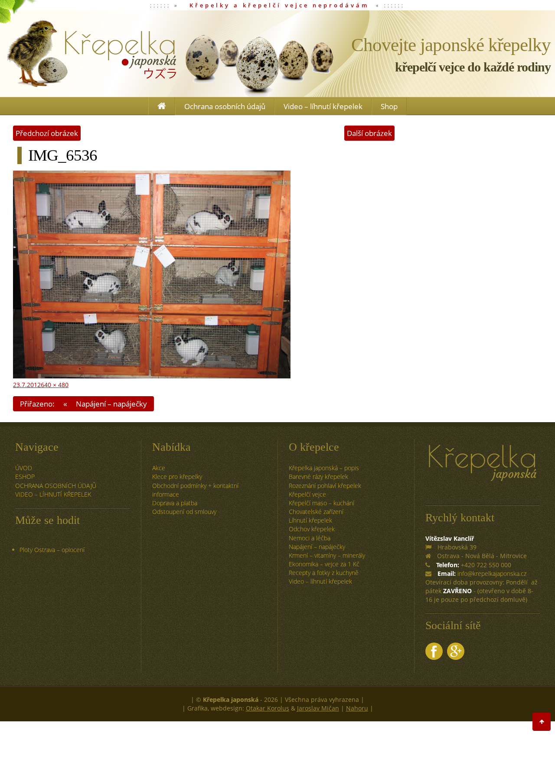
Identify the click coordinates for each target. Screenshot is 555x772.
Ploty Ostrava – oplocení (52, 550)
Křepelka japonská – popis (324, 468)
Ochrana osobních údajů (224, 106)
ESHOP (25, 476)
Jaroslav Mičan (318, 708)
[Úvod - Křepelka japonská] (91, 53)
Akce (158, 468)
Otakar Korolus (267, 708)
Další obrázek (369, 133)
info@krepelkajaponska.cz (491, 573)
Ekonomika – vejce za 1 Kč (324, 564)
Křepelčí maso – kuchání (321, 503)
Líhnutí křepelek (310, 520)
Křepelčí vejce (307, 494)
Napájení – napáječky (317, 547)
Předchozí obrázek (47, 133)
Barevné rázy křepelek (318, 476)
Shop (389, 106)
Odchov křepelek (312, 529)
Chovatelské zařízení (316, 511)
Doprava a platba (174, 503)
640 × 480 (55, 385)
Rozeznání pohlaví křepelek (325, 485)
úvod (23, 468)
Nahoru (357, 708)
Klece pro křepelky (177, 476)
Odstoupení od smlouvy (184, 511)
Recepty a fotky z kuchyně (324, 573)
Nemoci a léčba (309, 538)
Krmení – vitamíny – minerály (327, 555)
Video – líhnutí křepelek (323, 106)
